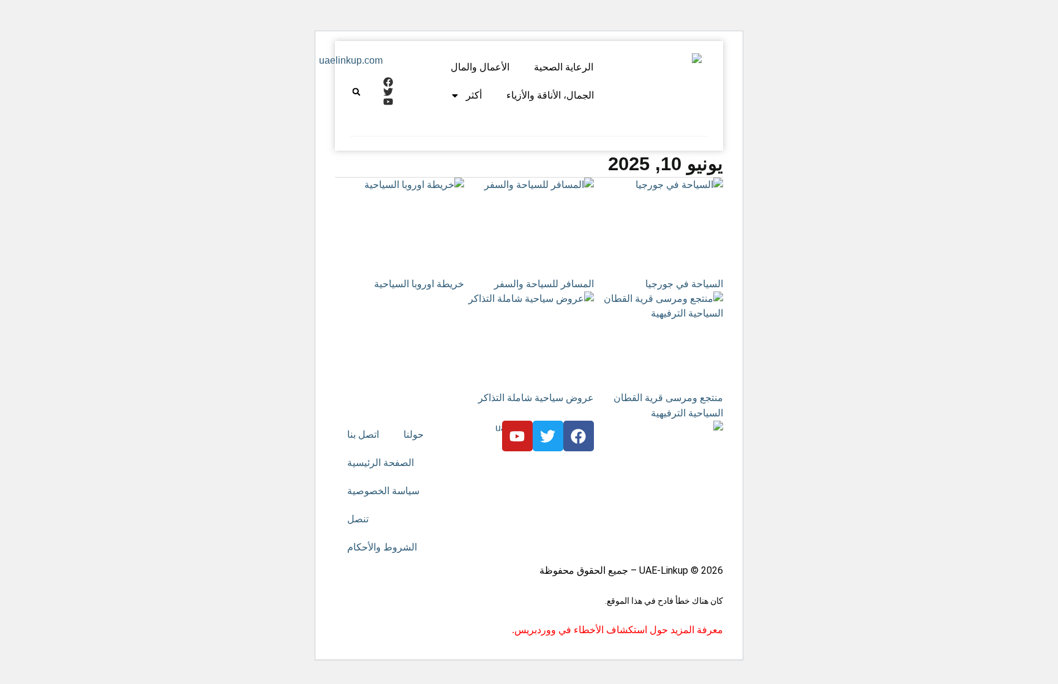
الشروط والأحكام (382, 547)
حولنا (413, 434)
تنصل (358, 519)
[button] (356, 92)
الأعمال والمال (480, 67)
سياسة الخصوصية (383, 491)
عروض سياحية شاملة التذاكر (536, 398)
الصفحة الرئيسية (380, 462)
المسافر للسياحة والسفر (544, 284)
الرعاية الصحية (563, 67)
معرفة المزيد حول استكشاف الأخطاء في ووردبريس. (617, 630)
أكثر (474, 95)
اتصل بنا (363, 434)
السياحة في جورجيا (684, 284)
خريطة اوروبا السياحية (419, 284)
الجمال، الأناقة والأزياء (550, 95)
